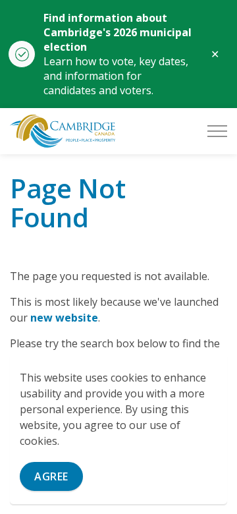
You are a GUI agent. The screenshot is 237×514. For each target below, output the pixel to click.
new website (64, 317)
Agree (51, 476)
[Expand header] (217, 131)
